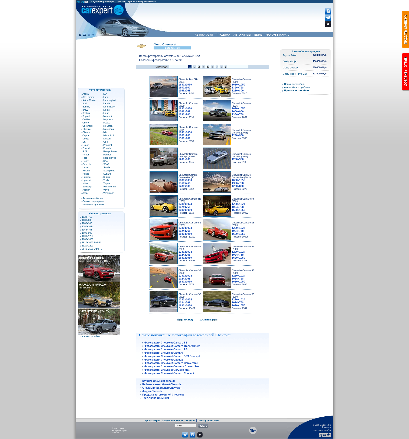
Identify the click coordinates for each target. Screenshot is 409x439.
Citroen (86, 132)
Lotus (106, 113)
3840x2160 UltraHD (92, 249)
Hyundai (86, 180)
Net (82, 2)
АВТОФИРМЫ (242, 34)
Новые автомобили (294, 84)
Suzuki (106, 177)
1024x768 (87, 217)
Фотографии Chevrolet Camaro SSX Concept (172, 356)
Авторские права (119, 430)
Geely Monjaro (290, 61)
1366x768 (87, 229)
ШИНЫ (259, 34)
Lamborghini (109, 100)
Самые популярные (93, 201)
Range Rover (110, 151)
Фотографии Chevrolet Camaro (163, 352)
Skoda (106, 167)
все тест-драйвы (91, 336)
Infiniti (85, 183)
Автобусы (109, 1)
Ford (84, 157)
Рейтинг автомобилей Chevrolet (162, 384)
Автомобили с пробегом (297, 87)
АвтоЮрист (150, 1)
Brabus (86, 113)
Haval (85, 167)
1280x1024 (87, 226)
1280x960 (87, 223)
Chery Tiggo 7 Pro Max (295, 73)
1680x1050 (87, 239)
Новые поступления (93, 204)
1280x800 (87, 220)
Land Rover (109, 106)
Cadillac (86, 119)
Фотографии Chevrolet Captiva (163, 359)
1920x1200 (87, 245)
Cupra (85, 135)
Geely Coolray (290, 67)
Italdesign (87, 186)
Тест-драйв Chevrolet (155, 398)
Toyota (106, 183)
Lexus (106, 110)
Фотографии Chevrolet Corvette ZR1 (167, 369)
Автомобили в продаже (306, 51)
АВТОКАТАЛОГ (204, 34)
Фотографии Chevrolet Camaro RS (165, 349)
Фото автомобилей (92, 198)
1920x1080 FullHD (91, 242)
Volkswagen (109, 186)
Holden (86, 170)
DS (84, 142)
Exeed (85, 145)
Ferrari (85, 148)
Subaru (107, 173)
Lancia (106, 103)
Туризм (121, 1)
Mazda (106, 122)
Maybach (108, 119)
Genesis (86, 164)
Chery (85, 122)
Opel (105, 142)
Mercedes (108, 129)
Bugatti (85, 116)
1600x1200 (87, 236)
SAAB (106, 161)
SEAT (106, 164)
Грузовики (96, 1)
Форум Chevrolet (152, 391)
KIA (105, 94)
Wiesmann (108, 193)
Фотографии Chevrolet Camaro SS (165, 342)
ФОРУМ (271, 34)
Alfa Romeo (88, 97)
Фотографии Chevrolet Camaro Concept (169, 373)
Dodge (85, 138)
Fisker (85, 154)
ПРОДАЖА (223, 34)
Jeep (85, 193)
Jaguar (86, 189)
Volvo (106, 189)
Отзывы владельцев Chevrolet (161, 387)
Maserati (107, 116)
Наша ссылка (118, 428)
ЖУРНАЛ (284, 34)
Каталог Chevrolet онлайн (158, 381)
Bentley (86, 106)
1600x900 (87, 233)
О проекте (326, 427)
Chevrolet (87, 126)
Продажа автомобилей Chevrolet (163, 394)
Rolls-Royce (109, 157)
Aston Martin (88, 100)
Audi (84, 103)
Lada (105, 97)
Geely (85, 161)
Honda (85, 173)
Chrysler (86, 129)
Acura (85, 94)
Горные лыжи (134, 1)
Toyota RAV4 (289, 55)
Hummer (86, 177)
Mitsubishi (108, 135)
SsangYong (109, 170)
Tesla (106, 180)
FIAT (84, 151)
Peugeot (107, 145)
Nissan (107, 138)
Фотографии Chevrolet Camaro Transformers (172, 346)
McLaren (107, 126)
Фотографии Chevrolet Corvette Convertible (171, 366)
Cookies (115, 433)
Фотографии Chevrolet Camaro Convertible (171, 363)
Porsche (107, 148)
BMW (85, 110)
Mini (105, 132)
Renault (107, 154)
